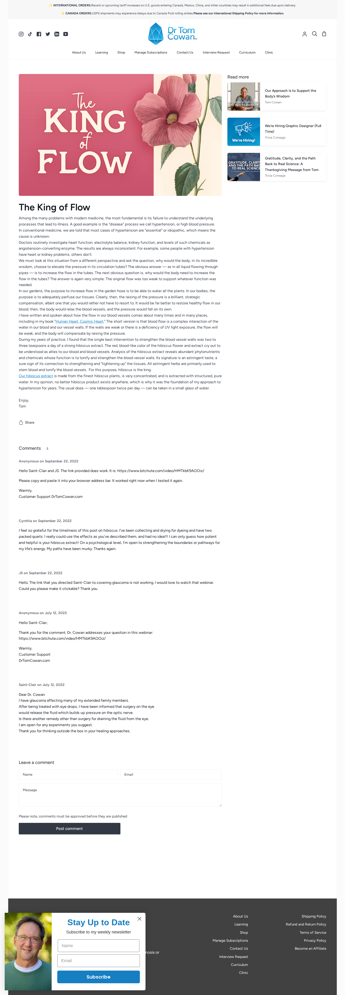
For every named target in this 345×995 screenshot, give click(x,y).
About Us (240, 916)
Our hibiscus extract (36, 376)
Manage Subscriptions (230, 940)
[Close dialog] (139, 919)
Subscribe (99, 977)
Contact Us (239, 948)
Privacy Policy (315, 940)
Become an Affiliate (310, 948)
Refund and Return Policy (306, 924)
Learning (241, 924)
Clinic (243, 973)
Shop (244, 932)
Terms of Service (313, 932)
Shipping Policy (314, 916)
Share (29, 422)
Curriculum (239, 965)
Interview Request (233, 957)
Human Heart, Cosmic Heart (80, 321)
